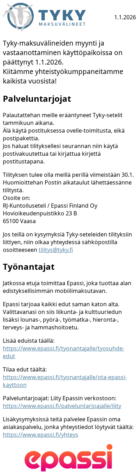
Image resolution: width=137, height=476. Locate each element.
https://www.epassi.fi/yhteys (40, 434)
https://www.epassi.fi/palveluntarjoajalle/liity (62, 406)
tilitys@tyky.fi (56, 250)
